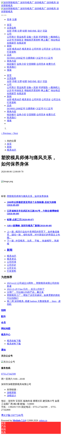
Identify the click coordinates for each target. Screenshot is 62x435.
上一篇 (33, 234)
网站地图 (5, 328)
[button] (6, 133)
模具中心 (5, 334)
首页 (9, 25)
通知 (3, 350)
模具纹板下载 (14, 340)
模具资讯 (11, 259)
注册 (14, 19)
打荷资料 (11, 271)
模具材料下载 (14, 343)
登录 (9, 19)
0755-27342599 (8, 374)
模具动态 (11, 150)
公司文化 (11, 268)
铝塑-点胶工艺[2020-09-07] (20, 219)
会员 (3, 322)
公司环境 (11, 262)
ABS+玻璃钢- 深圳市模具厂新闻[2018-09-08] (29, 225)
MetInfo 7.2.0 (19, 420)
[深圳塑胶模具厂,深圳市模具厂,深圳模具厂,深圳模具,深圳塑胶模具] (31, 7)
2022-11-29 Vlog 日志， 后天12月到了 (26, 289)
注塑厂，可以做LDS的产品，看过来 (25, 292)
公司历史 (11, 265)
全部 (9, 31)
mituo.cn (43, 420)
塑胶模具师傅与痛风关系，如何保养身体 (27, 196)
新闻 (9, 147)
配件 (3, 316)
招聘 (3, 310)
